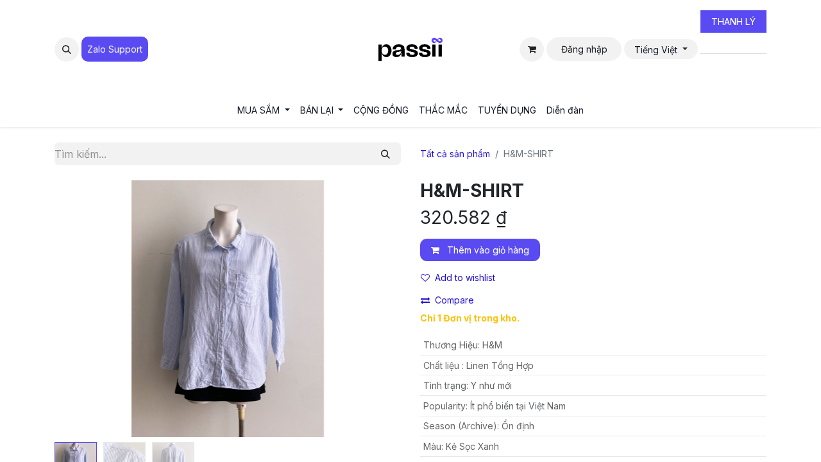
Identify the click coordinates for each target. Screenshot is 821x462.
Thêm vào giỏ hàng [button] (486, 249)
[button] (67, 49)
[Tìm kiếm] (385, 153)
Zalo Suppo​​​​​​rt (114, 49)
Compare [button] (454, 300)
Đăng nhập (584, 49)
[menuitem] (263, 110)
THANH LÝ (733, 21)
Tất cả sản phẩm (455, 153)
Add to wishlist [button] (465, 277)
